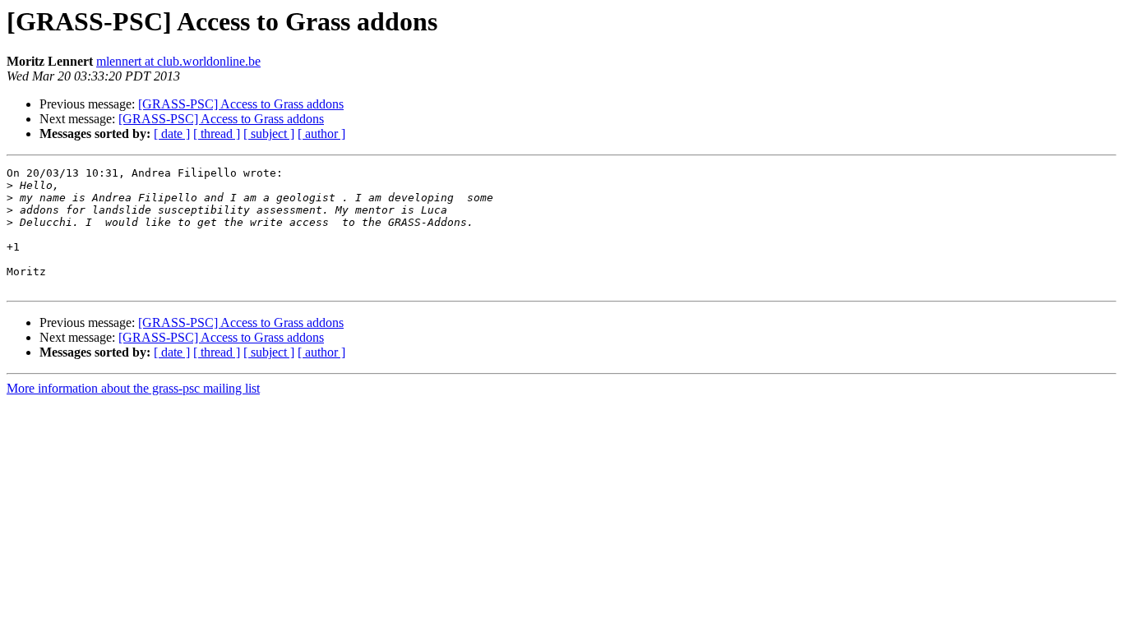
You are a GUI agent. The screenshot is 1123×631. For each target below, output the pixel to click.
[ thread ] (216, 133)
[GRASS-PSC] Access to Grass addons (241, 104)
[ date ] (172, 133)
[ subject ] (268, 133)
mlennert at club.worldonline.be (178, 61)
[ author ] (321, 133)
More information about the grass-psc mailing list (133, 388)
